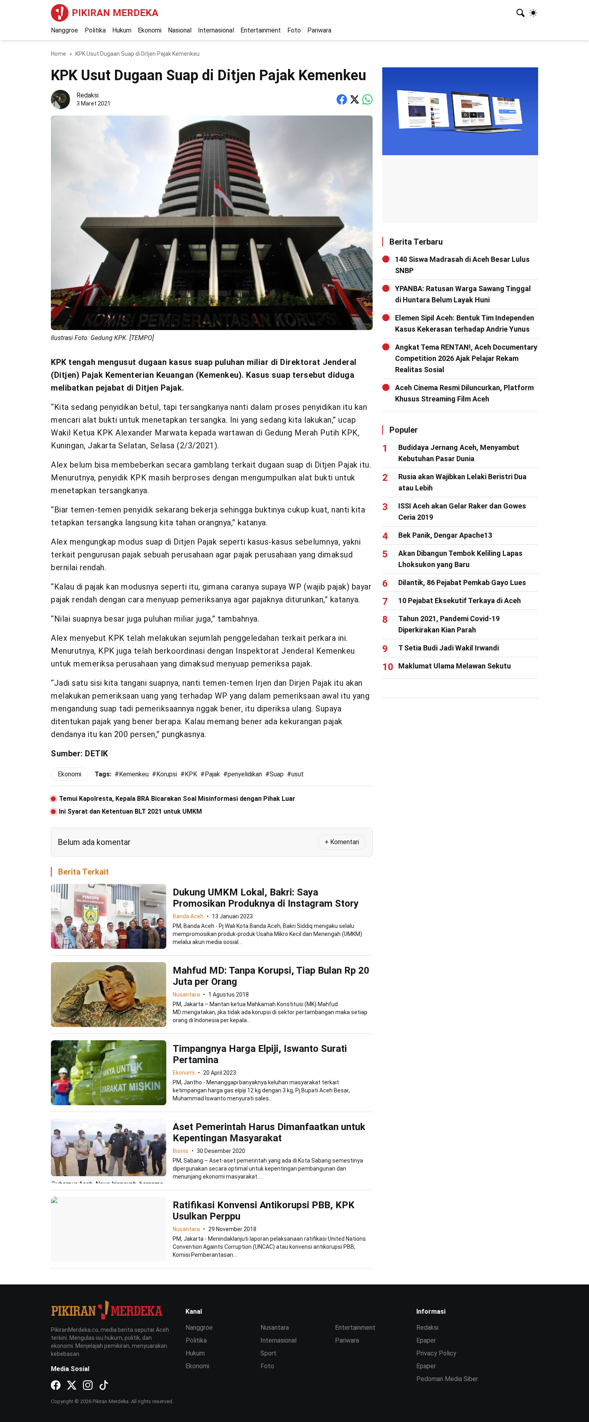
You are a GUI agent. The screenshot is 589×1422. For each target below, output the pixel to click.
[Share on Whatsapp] (367, 99)
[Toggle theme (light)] (533, 13)
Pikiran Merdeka (115, 12)
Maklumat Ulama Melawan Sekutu (454, 666)
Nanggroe (64, 30)
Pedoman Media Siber (447, 1379)
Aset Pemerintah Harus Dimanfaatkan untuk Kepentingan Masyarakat (269, 1132)
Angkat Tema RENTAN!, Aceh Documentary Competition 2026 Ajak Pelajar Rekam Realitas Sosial (466, 358)
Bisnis (180, 1151)
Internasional (216, 30)
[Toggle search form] (520, 13)
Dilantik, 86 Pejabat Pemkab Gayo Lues (462, 582)
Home (58, 54)
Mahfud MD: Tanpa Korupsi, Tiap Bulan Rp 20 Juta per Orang (271, 976)
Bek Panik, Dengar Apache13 (445, 535)
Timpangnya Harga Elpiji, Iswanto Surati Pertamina (260, 1054)
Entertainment (260, 30)
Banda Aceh (188, 916)
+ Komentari (342, 842)
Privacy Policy (436, 1353)
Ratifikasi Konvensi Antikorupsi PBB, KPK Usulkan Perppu (264, 1210)
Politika (95, 30)
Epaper (426, 1340)
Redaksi (427, 1327)
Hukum (121, 30)
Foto (294, 30)
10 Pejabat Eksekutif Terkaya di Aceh (459, 600)
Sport (268, 1353)
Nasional (180, 30)
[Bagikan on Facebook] (342, 99)
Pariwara (319, 30)
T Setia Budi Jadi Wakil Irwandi (448, 648)
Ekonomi (149, 30)
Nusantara (186, 994)
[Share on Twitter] (354, 99)
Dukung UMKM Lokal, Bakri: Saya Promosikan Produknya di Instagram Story (266, 898)
